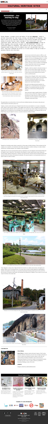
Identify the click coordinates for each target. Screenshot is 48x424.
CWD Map (35, 414)
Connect (35, 413)
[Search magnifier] (46, 9)
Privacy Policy (39, 415)
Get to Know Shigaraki (32, 42)
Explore (39, 413)
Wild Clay (35, 36)
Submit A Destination (44, 412)
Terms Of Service (43, 414)
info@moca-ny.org (24, 417)
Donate (39, 412)
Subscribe (7, 415)
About (36, 412)
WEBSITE (20, 364)
